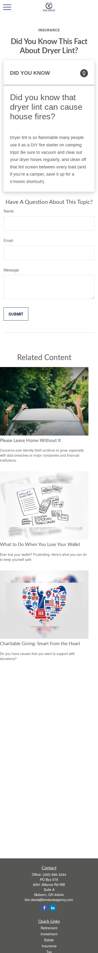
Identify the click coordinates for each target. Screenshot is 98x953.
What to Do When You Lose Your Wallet (40, 544)
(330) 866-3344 (54, 874)
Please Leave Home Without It (30, 440)
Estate (49, 939)
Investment (49, 933)
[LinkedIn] (52, 907)
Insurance (49, 945)
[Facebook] (44, 907)
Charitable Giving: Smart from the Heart (40, 644)
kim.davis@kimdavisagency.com (49, 899)
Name (9, 211)
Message (11, 270)
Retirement (49, 927)
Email (8, 240)
